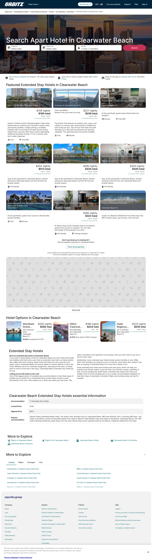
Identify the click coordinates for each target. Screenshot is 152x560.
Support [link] (117, 509)
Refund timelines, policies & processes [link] (127, 520)
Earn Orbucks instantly (18, 77)
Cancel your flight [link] (121, 516)
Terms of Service (25, 557)
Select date (16, 49)
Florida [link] (51, 11)
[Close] (148, 552)
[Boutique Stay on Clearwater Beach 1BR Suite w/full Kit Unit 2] (123, 115)
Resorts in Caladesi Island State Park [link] (21, 487)
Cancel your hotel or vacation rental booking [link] (130, 513)
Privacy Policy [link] (83, 509)
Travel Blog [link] (45, 543)
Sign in (144, 4)
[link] (24, 440)
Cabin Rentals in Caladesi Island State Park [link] (23, 473)
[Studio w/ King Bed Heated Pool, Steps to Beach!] (76, 166)
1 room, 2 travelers (89, 49)
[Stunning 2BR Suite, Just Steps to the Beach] (29, 166)
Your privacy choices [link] (85, 528)
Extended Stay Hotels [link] (21, 11)
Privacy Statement (11, 557)
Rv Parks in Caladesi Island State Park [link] (91, 482)
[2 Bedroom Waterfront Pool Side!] (123, 213)
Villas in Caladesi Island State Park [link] (90, 487)
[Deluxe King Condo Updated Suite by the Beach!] (76, 213)
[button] (76, 454)
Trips (136, 4)
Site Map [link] (8, 532)
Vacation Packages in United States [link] (53, 524)
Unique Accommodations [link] (50, 539)
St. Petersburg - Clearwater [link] (65, 11)
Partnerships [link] (9, 520)
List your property (113, 4)
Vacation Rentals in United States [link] (53, 513)
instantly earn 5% (127, 77)
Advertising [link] (8, 539)
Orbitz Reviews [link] (47, 528)
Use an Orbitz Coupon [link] (122, 524)
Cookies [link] (81, 513)
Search (134, 48)
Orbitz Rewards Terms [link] (85, 524)
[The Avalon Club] (76, 115)
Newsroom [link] (8, 524)
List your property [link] (10, 516)
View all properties (76, 247)
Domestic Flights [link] (47, 520)
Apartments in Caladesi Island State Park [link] (23, 469)
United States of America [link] (39, 11)
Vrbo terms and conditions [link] (87, 520)
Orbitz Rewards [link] (10, 535)
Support (127, 4)
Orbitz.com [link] (8, 11)
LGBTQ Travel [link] (46, 535)
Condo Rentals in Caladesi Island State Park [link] (94, 473)
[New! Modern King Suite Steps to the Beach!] (123, 166)
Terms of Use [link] (82, 516)
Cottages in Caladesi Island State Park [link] (22, 478)
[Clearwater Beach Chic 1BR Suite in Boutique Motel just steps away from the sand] (29, 213)
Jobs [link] (6, 513)
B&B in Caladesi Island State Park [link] (90, 469)
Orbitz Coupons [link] (47, 532)
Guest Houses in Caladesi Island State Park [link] (93, 478)
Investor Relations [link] (11, 528)
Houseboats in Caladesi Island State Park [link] (23, 482)
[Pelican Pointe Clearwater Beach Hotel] (29, 115)
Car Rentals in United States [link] (51, 516)
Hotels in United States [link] (49, 509)
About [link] (7, 509)
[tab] (11, 462)
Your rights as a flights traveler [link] (125, 528)
